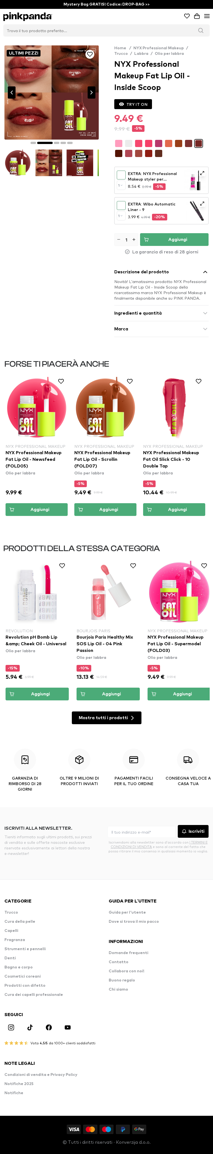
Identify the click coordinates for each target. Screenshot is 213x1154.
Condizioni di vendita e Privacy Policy (40, 1075)
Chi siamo (118, 989)
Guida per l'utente (127, 912)
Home (122, 48)
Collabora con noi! (126, 971)
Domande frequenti (128, 953)
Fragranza (14, 940)
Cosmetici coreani (22, 976)
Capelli (11, 931)
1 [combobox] (119, 185)
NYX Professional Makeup (158, 48)
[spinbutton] (126, 239)
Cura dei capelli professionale (33, 995)
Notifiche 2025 (19, 1084)
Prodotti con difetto (24, 986)
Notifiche (13, 1093)
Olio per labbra (169, 54)
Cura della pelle (19, 922)
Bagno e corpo (18, 967)
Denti (10, 958)
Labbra (141, 54)
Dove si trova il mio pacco (134, 922)
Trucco (121, 54)
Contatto (118, 962)
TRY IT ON (137, 104)
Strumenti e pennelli (25, 949)
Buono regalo (122, 980)
